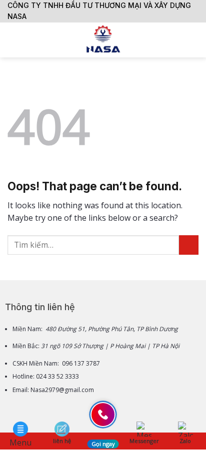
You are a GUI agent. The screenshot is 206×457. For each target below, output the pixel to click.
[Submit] (188, 245)
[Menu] (14, 39)
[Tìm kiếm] (194, 39)
